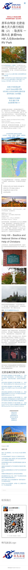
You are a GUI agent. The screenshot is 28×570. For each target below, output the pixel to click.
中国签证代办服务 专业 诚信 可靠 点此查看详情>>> (14, 100)
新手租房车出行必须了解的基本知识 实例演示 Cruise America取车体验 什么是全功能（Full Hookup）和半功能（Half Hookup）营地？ (14, 79)
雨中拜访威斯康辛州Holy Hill (12, 310)
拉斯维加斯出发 (14, 415)
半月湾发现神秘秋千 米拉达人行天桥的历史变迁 (13, 456)
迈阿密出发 (14, 420)
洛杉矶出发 (14, 414)
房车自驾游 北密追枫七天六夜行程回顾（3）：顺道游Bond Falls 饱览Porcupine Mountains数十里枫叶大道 (14, 388)
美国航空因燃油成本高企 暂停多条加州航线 (12, 473)
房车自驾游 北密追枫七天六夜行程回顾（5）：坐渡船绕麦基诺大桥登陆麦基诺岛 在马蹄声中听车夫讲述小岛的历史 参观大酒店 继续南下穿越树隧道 (14, 399)
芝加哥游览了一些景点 (10, 65)
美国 (7, 446)
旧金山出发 (14, 412)
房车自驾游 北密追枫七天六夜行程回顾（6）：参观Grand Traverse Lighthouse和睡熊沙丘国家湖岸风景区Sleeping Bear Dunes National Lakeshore (14, 404)
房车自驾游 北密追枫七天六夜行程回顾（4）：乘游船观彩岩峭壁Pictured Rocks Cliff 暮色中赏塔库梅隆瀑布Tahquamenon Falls (14, 393)
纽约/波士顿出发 (14, 417)
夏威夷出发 (14, 418)
